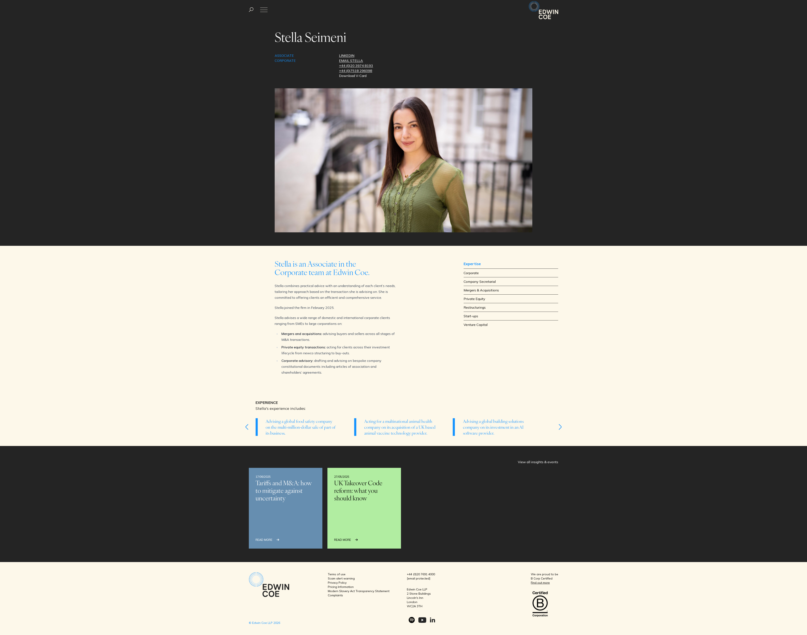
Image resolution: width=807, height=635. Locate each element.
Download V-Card (353, 76)
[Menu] (251, 9)
